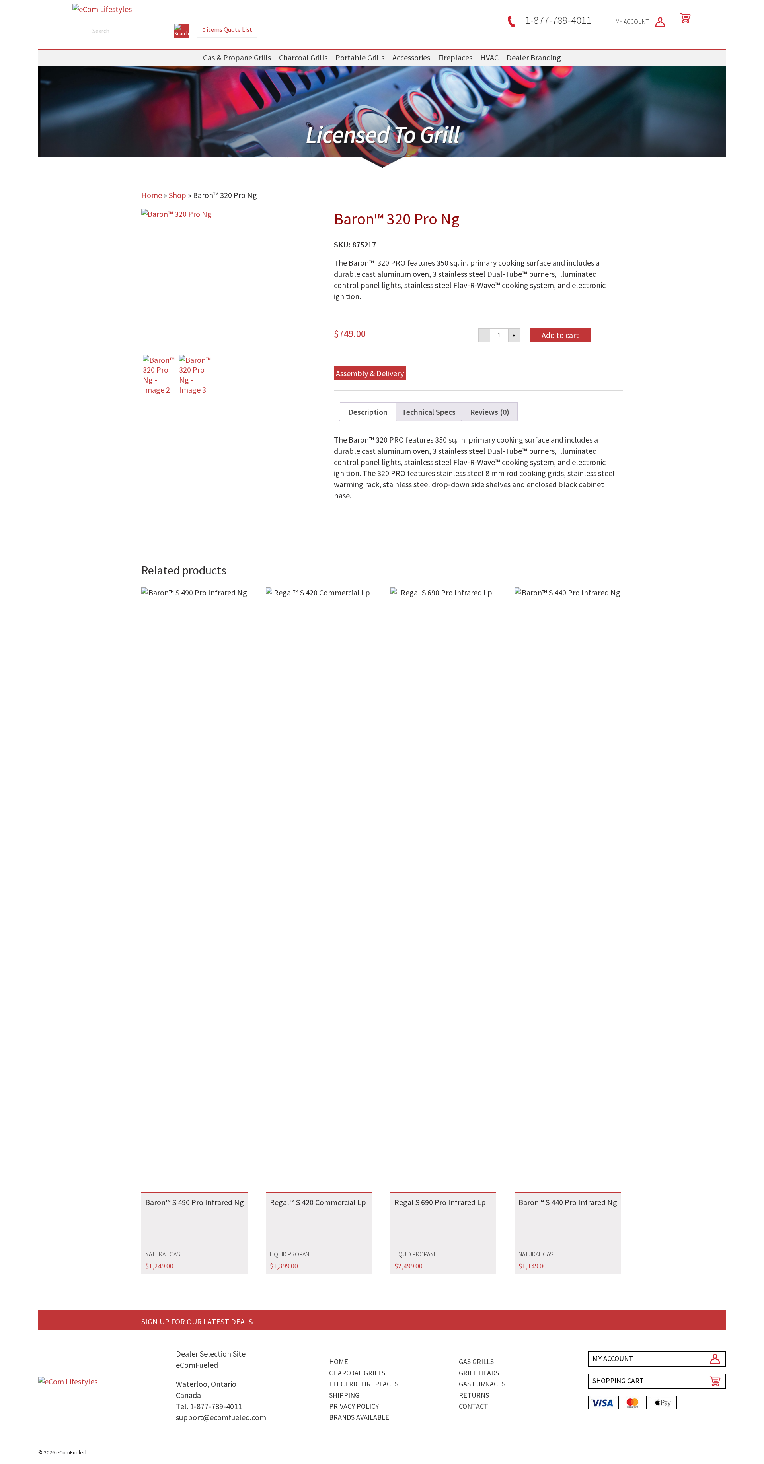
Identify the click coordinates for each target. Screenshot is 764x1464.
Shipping (344, 1395)
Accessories (411, 57)
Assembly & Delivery (370, 373)
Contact (473, 1406)
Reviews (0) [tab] (489, 412)
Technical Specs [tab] (429, 412)
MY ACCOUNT (633, 21)
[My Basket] (684, 18)
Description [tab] (368, 412)
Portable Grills (359, 57)
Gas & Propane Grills (237, 57)
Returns (474, 1395)
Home (151, 195)
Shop (177, 195)
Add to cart (560, 335)
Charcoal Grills (303, 57)
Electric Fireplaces (363, 1383)
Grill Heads (479, 1372)
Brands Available (359, 1417)
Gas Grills (476, 1361)
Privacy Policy (354, 1406)
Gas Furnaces (482, 1383)
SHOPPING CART (618, 1380)
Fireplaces (455, 57)
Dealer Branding (534, 57)
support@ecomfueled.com (221, 1417)
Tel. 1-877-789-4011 (209, 1406)
